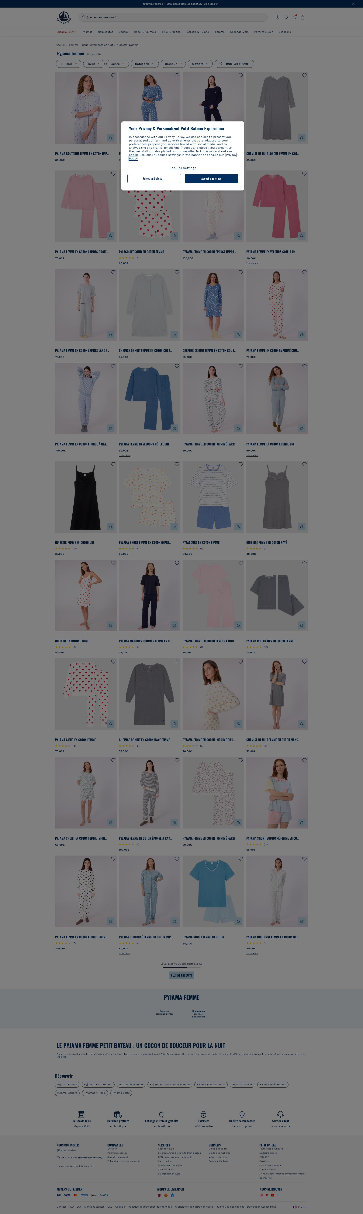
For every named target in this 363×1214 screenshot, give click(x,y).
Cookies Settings (182, 168)
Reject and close (152, 178)
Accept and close (211, 178)
